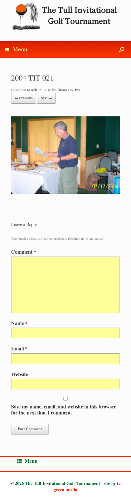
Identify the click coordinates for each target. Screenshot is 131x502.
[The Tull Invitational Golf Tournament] (65, 16)
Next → (46, 98)
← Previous (23, 98)
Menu (19, 49)
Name (19, 323)
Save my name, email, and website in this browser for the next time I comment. (63, 409)
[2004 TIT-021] (65, 191)
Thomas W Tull (68, 89)
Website (19, 374)
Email (19, 348)
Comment (23, 251)
